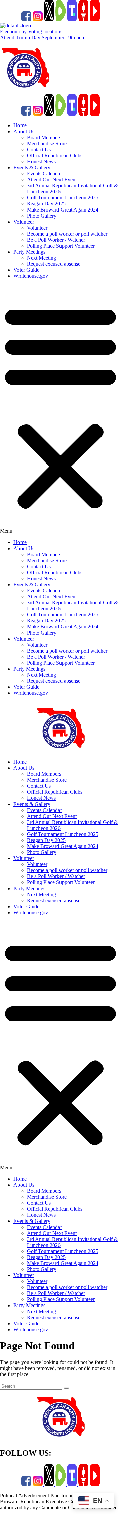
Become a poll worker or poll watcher (67, 234)
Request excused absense (53, 264)
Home (20, 125)
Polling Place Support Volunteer (61, 246)
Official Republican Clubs (54, 155)
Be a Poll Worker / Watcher (56, 240)
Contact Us (39, 149)
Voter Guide (26, 270)
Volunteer (23, 222)
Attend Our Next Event (52, 179)
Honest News (41, 161)
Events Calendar (44, 173)
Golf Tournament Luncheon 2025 (62, 197)
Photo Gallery (41, 216)
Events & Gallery (31, 167)
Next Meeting (41, 258)
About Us (23, 131)
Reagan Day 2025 (46, 203)
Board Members (44, 137)
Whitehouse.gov (30, 276)
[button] (60, 409)
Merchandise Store (47, 143)
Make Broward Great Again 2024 (62, 210)
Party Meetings (29, 252)
